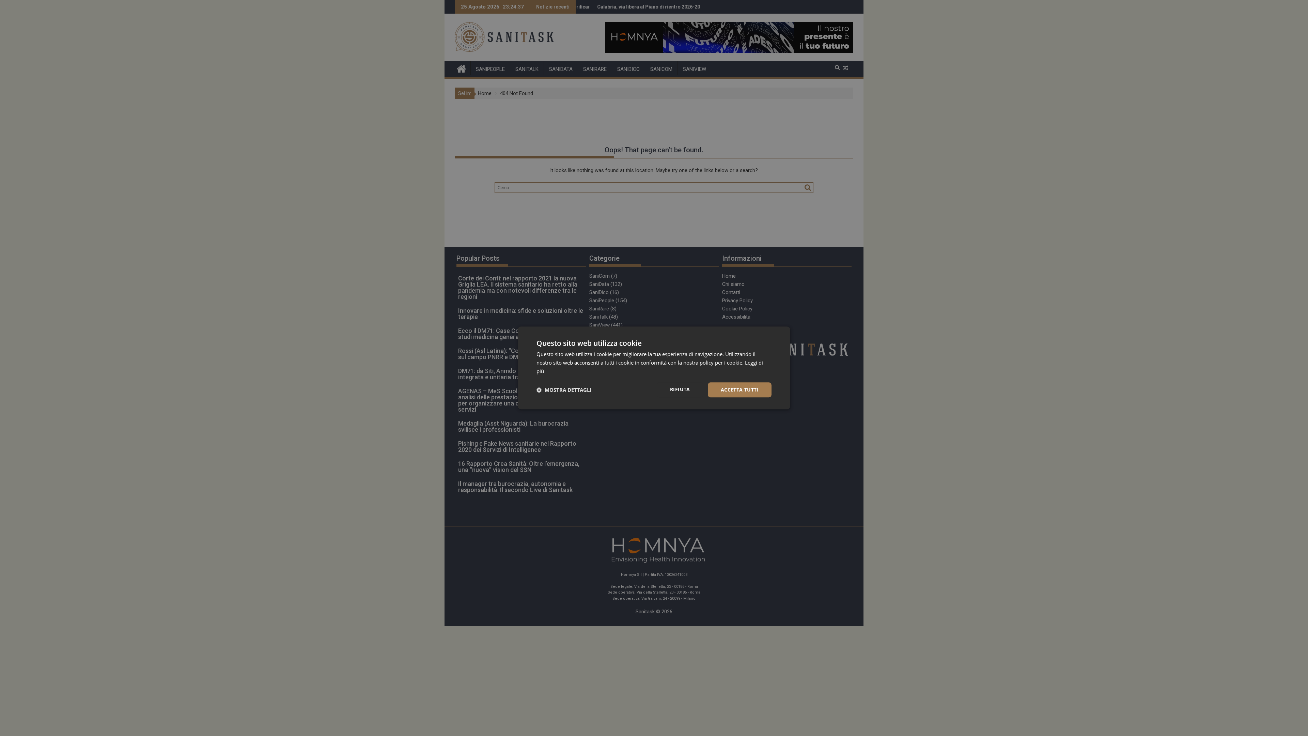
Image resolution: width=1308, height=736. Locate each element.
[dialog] (654, 367)
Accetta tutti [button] (740, 389)
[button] (563, 390)
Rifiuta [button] (680, 389)
